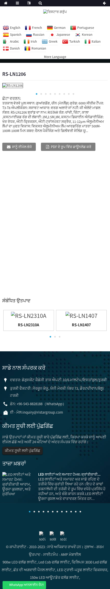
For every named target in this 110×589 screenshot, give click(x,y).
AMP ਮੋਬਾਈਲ (71, 554)
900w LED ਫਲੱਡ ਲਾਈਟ (20, 562)
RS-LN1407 (81, 324)
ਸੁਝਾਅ (89, 546)
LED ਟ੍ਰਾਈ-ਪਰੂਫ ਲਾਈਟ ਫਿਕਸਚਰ (82, 569)
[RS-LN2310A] (28, 315)
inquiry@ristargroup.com (43, 412)
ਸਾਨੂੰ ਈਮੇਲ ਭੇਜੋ (22, 147)
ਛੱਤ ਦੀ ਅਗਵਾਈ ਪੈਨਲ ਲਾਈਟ (34, 569)
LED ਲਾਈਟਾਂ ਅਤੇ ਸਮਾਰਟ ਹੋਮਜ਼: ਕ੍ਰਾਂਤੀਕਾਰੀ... (69, 474)
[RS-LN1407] (81, 315)
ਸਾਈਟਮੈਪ (50, 554)
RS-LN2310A (28, 324)
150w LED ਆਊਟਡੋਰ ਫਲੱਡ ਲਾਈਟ (54, 577)
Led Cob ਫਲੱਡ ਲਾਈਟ (54, 562)
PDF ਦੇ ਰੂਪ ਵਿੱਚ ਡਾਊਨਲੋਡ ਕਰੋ (71, 147)
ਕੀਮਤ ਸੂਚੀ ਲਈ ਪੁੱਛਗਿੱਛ (22, 450)
